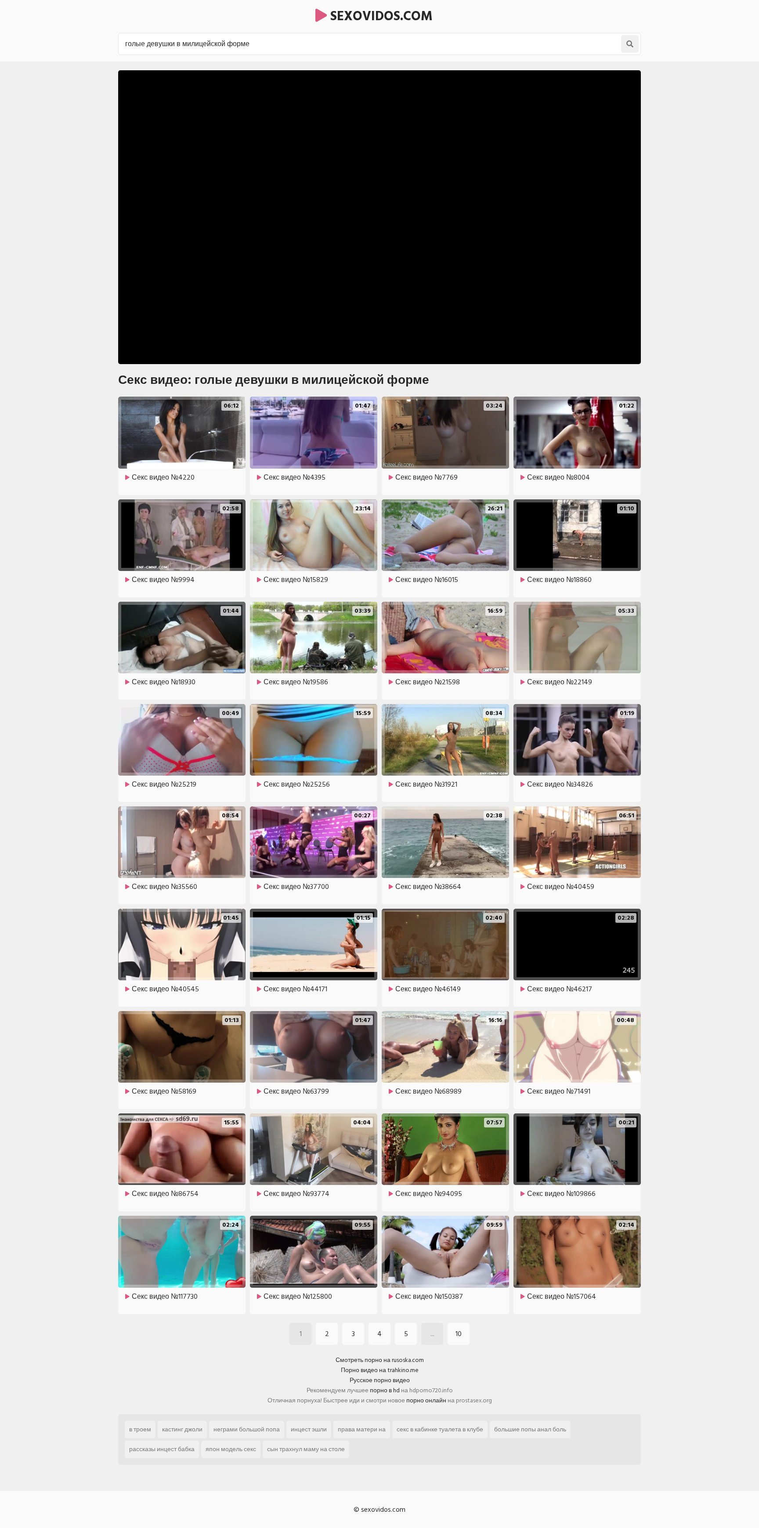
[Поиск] (630, 44)
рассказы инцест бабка (162, 1449)
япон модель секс (231, 1449)
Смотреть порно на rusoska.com (380, 1360)
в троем (140, 1429)
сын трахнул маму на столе (306, 1449)
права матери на (362, 1429)
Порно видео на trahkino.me (380, 1370)
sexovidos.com (380, 16)
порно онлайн (426, 1400)
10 (458, 1334)
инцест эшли (309, 1429)
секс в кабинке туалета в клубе (440, 1429)
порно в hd (385, 1390)
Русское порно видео (380, 1380)
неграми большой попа (246, 1429)
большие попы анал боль (530, 1429)
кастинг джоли (182, 1429)
